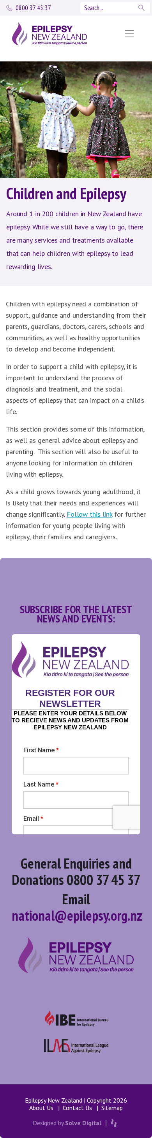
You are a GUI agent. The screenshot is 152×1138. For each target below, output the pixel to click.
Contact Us (77, 1108)
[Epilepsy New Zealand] (58, 34)
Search (142, 8)
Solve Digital (83, 1123)
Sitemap (112, 1108)
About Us (41, 1108)
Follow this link (89, 514)
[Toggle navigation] (129, 33)
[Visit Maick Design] (113, 1123)
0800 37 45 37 (33, 7)
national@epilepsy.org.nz (77, 915)
